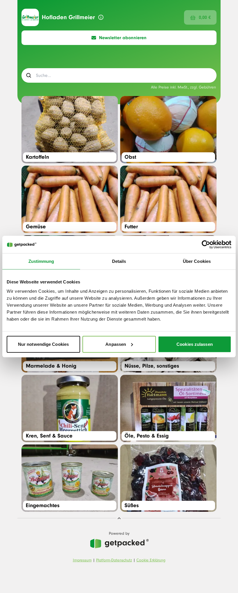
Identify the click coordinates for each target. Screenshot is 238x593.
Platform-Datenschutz (114, 560)
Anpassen (115, 343)
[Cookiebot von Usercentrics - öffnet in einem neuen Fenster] (206, 244)
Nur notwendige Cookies (43, 343)
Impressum (82, 560)
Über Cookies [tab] (197, 261)
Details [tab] (119, 261)
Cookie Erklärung (150, 560)
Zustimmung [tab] (41, 261)
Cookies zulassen (194, 343)
